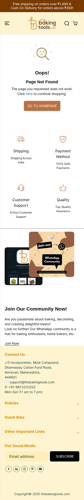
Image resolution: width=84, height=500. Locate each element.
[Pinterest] (32, 469)
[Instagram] (24, 469)
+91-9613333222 (21, 387)
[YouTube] (40, 469)
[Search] (67, 23)
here (29, 94)
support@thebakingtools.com (32, 382)
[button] (7, 23)
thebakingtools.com (55, 494)
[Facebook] (9, 469)
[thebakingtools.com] (42, 23)
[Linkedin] (17, 469)
